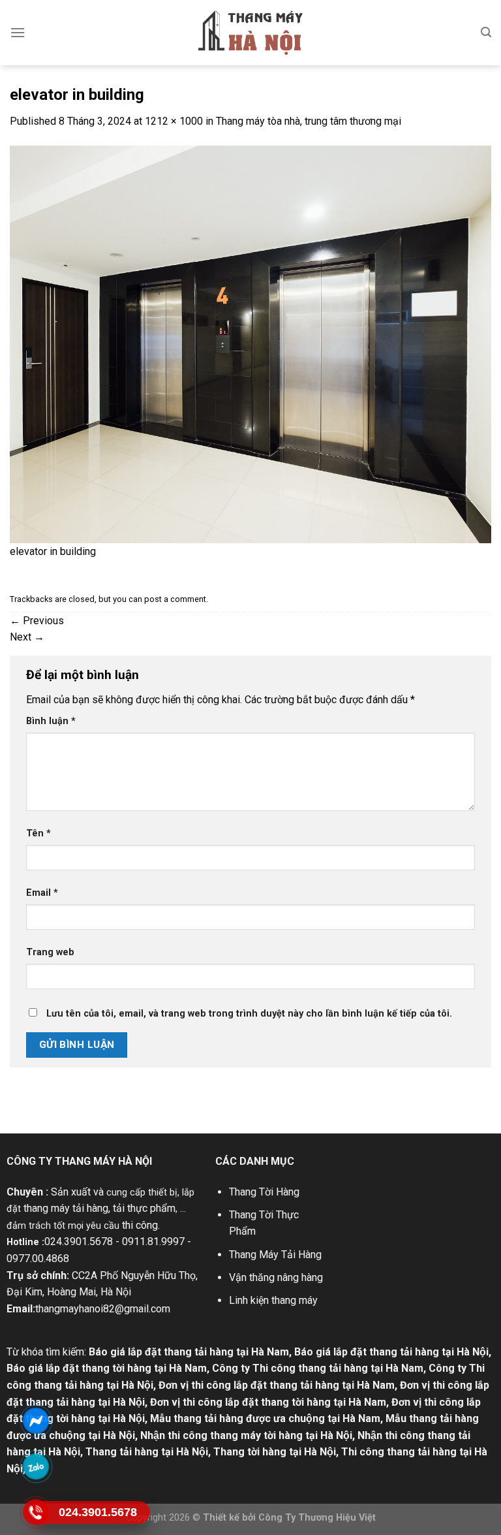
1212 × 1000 (174, 121)
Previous (37, 620)
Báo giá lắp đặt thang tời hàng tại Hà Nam (107, 1368)
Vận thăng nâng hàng (276, 1277)
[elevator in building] (250, 343)
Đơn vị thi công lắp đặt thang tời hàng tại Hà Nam (268, 1402)
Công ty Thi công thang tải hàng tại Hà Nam (317, 1368)
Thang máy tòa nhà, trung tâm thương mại (308, 121)
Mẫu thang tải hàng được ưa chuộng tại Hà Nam (265, 1418)
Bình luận (51, 721)
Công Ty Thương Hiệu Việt (317, 1517)
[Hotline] (36, 1512)
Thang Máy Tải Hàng (275, 1254)
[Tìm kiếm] (486, 32)
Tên (38, 833)
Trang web (50, 952)
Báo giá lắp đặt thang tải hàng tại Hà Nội (391, 1352)
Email (42, 892)
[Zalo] (36, 1466)
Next (27, 637)
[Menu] (17, 32)
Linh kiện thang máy (273, 1300)
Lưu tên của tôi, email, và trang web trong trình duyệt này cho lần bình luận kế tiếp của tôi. (249, 1013)
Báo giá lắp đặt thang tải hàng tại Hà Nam (189, 1352)
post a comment (175, 599)
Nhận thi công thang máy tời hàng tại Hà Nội (246, 1435)
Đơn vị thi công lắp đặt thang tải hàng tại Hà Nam (277, 1385)
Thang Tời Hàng (264, 1192)
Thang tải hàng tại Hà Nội (146, 1452)
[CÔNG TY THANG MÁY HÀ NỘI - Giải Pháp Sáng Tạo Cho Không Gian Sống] (250, 32)
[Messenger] (36, 1420)
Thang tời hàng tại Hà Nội (274, 1452)
